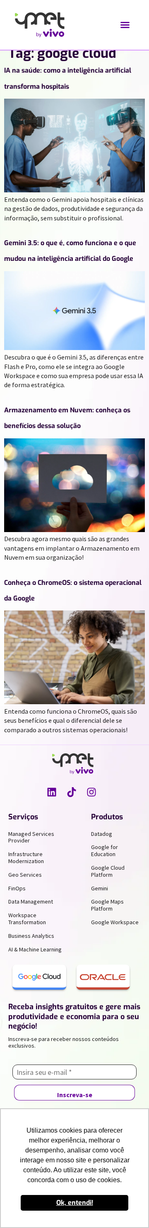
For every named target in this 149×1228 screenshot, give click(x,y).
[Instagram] (91, 792)
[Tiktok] (72, 792)
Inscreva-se (74, 1095)
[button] (125, 24)
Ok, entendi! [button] (74, 1202)
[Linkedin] (52, 792)
